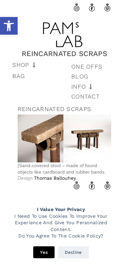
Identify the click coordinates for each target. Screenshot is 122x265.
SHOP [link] (20, 64)
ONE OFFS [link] (86, 66)
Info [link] (78, 86)
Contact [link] (85, 96)
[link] (9, 26)
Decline (73, 252)
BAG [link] (18, 76)
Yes (44, 252)
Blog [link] (79, 76)
